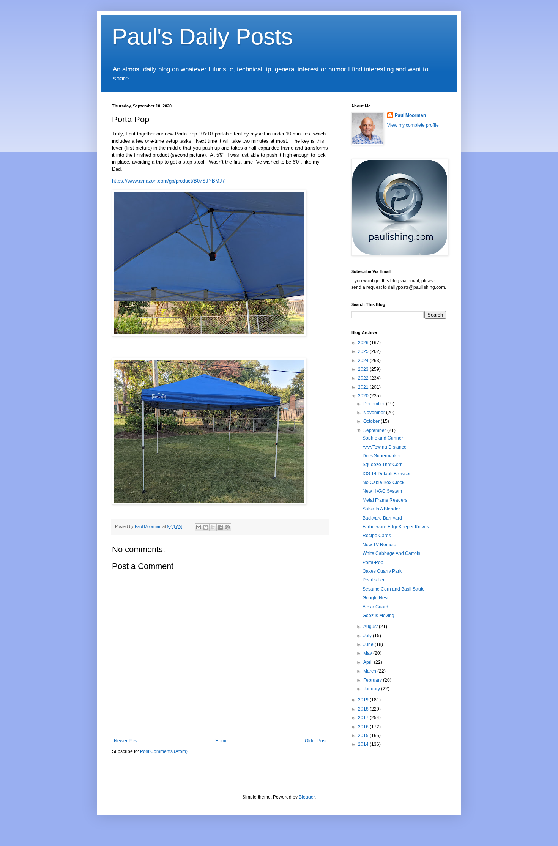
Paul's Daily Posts (202, 36)
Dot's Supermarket (381, 455)
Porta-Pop (373, 562)
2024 (364, 360)
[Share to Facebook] (220, 527)
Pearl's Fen (374, 580)
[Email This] (198, 527)
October (372, 421)
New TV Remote (379, 544)
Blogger (307, 797)
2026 (364, 342)
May (368, 653)
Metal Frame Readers (385, 500)
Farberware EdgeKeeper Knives (396, 526)
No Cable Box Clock (383, 482)
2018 (364, 709)
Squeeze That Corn (383, 464)
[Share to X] (213, 527)
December (374, 403)
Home (221, 741)
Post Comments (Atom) (164, 751)
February (373, 680)
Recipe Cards (377, 535)
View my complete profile (413, 125)
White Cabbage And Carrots (391, 553)
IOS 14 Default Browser (387, 473)
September (375, 430)
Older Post (315, 741)
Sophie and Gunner (383, 438)
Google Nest (375, 597)
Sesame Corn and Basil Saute (394, 589)
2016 (364, 726)
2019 (364, 700)
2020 (364, 396)
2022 (364, 378)
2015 (364, 735)
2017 (364, 717)
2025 (364, 351)
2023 (364, 369)
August (371, 626)
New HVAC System (382, 491)
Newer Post (126, 741)
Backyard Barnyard (382, 518)
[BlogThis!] (206, 527)
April (368, 662)
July (368, 635)
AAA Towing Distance (385, 447)
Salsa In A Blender (381, 509)
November (374, 412)
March (370, 671)
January (372, 689)
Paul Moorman (410, 115)
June (369, 644)
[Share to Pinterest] (227, 527)
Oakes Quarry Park (382, 571)
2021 (364, 387)
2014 (364, 744)
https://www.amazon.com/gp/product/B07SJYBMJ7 (168, 181)
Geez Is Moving (378, 615)
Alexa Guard (375, 607)
